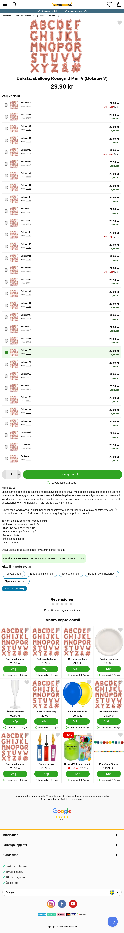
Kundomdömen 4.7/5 (77, 11)
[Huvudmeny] (5, 4)
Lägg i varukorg (72, 474)
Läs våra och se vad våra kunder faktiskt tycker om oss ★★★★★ (43, 558)
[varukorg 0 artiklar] (119, 4)
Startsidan (6, 16)
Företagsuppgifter (14, 845)
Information (10, 835)
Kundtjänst (10, 855)
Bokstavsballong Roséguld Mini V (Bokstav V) (37, 16)
